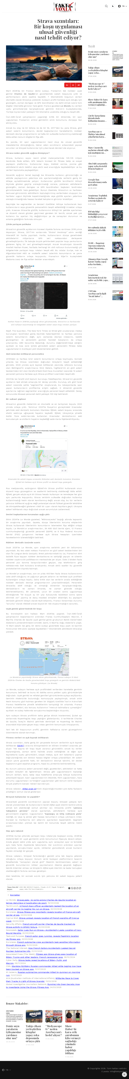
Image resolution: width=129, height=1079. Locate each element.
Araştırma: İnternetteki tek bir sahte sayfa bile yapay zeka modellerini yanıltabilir (98, 280)
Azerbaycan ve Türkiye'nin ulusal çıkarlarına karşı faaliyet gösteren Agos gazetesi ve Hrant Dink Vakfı (96, 138)
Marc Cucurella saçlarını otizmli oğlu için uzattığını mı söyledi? (98, 151)
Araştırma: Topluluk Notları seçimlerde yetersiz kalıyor (97, 198)
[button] (106, 6)
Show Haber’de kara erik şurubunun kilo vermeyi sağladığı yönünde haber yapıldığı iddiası (72, 1039)
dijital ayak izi (29, 789)
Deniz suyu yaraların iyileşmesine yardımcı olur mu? (13, 1032)
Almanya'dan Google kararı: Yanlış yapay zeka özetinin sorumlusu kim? (98, 263)
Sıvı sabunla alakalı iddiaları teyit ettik (97, 228)
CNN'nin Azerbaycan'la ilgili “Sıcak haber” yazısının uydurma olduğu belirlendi (97, 296)
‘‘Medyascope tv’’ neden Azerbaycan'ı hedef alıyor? (53, 1030)
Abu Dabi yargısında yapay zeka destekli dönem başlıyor (97, 166)
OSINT (21, 745)
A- (67, 85)
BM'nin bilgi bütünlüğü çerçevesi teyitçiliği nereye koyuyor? (97, 215)
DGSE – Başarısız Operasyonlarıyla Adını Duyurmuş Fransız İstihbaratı (97, 247)
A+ (79, 85)
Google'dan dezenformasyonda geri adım (97, 182)
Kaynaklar (15, 895)
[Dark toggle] (113, 6)
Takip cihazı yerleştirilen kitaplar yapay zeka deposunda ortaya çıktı (33, 1033)
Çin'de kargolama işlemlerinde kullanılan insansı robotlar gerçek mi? (98, 119)
